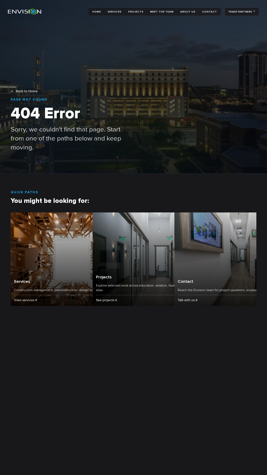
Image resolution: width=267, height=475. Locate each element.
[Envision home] (24, 11)
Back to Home (27, 91)
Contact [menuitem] (209, 11)
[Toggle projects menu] (145, 12)
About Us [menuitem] (187, 11)
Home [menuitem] (96, 11)
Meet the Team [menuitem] (162, 11)
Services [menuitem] (115, 11)
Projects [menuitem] (136, 11)
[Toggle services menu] (123, 12)
